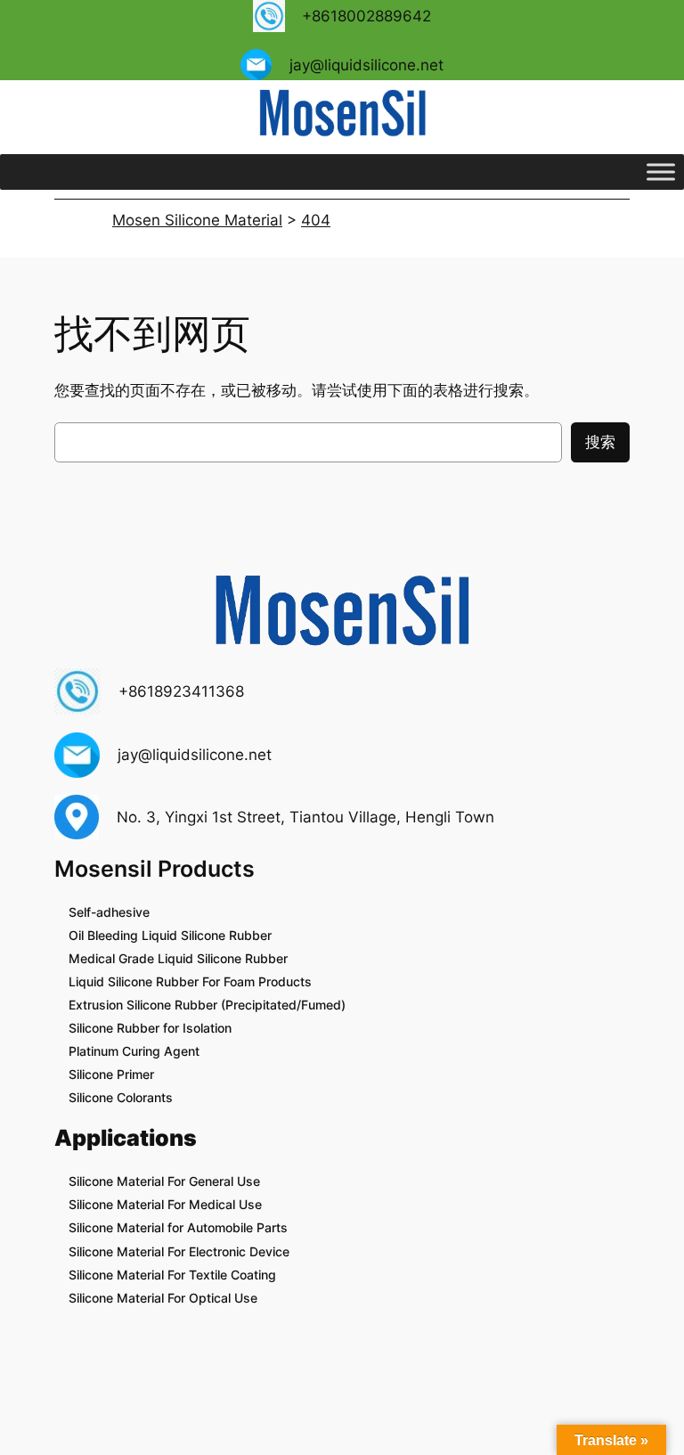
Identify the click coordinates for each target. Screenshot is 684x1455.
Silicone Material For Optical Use (163, 1297)
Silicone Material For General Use (164, 1181)
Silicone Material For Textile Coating (172, 1274)
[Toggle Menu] (661, 171)
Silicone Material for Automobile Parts (178, 1227)
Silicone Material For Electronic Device (179, 1251)
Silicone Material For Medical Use (165, 1204)
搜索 (600, 442)
